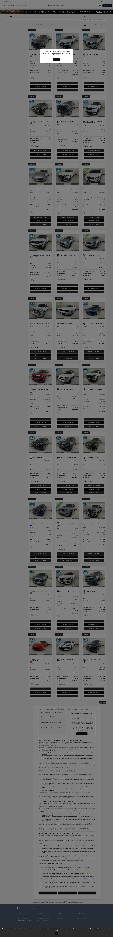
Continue (56, 59)
